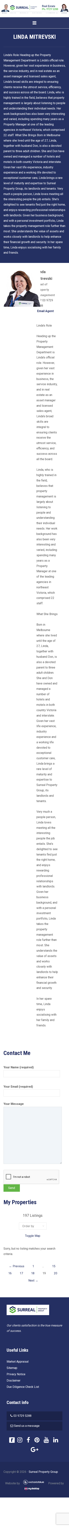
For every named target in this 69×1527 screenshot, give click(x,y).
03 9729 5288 (22, 1416)
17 (21, 1273)
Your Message (13, 1104)
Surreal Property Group (43, 1472)
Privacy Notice (16, 1374)
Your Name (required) (18, 1067)
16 (10, 1273)
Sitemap (12, 1368)
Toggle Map (32, 1236)
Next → (33, 1280)
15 (53, 1266)
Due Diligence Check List (23, 1387)
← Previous (16, 1266)
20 (55, 1273)
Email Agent (45, 311)
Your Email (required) (18, 1086)
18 (32, 1273)
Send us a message (27, 1426)
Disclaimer (13, 1380)
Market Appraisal (18, 1361)
